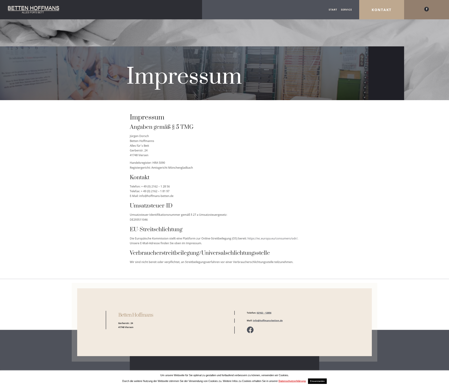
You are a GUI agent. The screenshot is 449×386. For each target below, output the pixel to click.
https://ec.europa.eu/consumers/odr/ (272, 238)
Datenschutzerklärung (292, 380)
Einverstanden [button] (317, 381)
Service (346, 9)
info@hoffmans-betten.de (268, 320)
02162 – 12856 (264, 312)
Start (333, 9)
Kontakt (382, 9)
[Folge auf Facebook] (426, 9)
